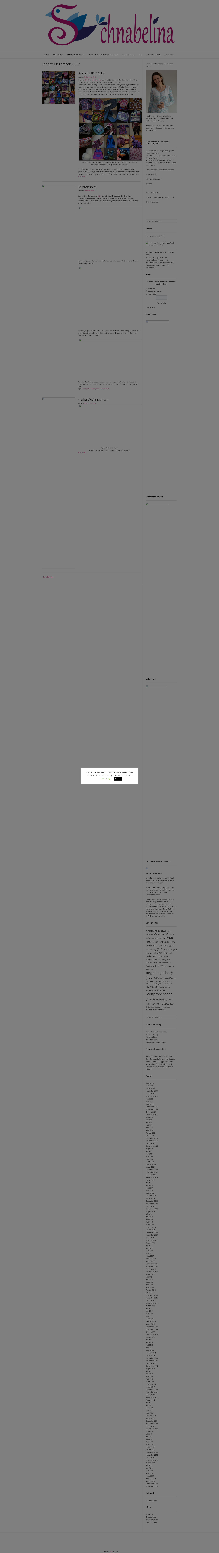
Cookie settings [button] (105, 778)
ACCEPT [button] (117, 779)
